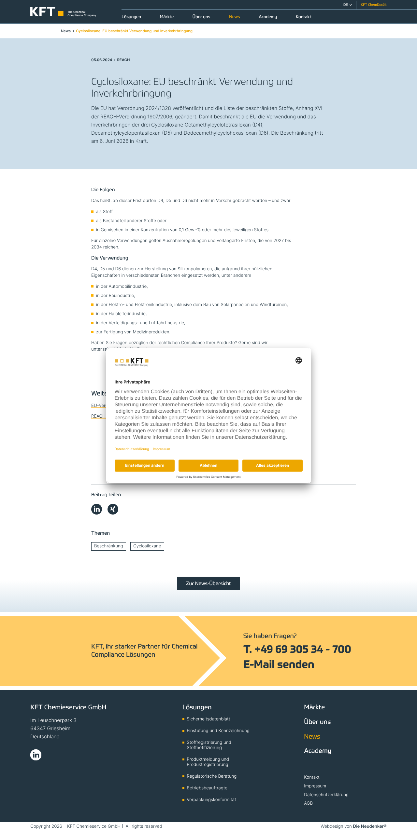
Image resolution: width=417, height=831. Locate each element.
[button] (347, 5)
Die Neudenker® (370, 826)
